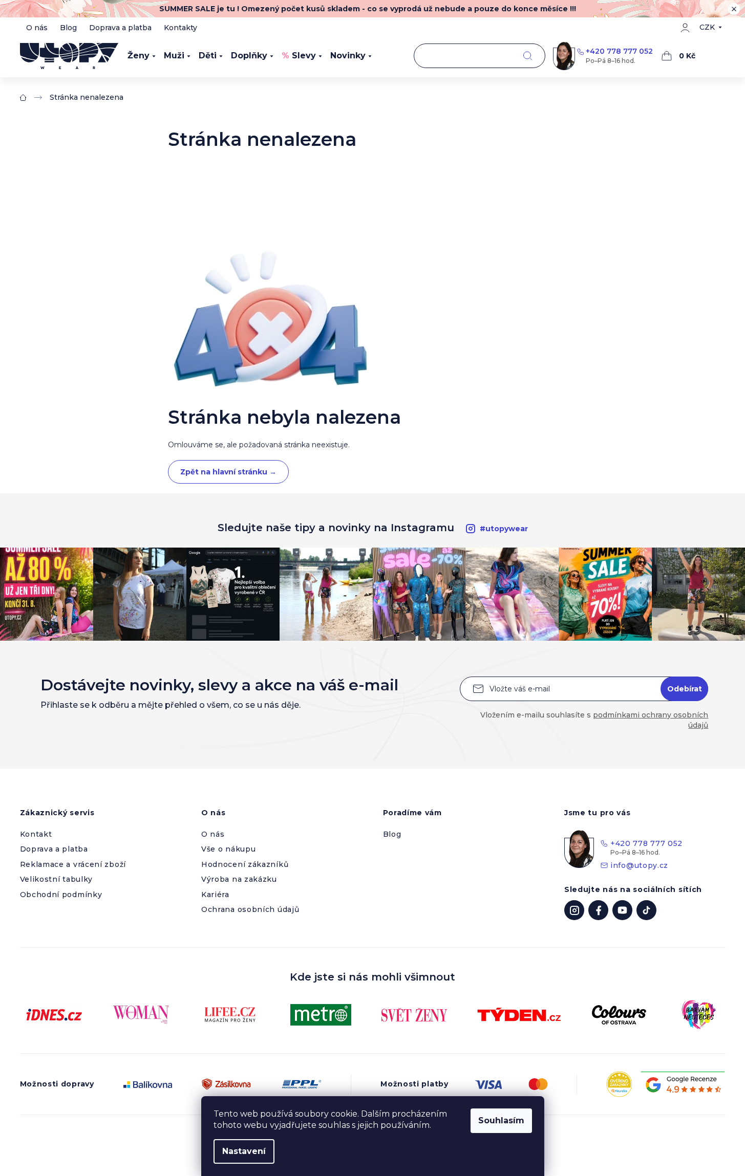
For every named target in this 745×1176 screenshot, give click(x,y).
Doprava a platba (120, 27)
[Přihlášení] (685, 27)
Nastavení (244, 1151)
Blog (68, 27)
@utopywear (646, 910)
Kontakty (180, 27)
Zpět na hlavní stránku (228, 471)
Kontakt (36, 834)
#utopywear (504, 528)
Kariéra (215, 894)
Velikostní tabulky (56, 879)
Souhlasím (501, 1120)
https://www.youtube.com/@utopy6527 (622, 910)
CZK (707, 27)
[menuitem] (141, 55)
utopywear (574, 910)
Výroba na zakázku (239, 879)
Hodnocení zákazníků (244, 864)
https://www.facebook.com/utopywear (598, 910)
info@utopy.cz (639, 865)
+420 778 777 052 (619, 51)
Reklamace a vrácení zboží (73, 864)
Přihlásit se (684, 689)
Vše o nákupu (228, 849)
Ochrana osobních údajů (250, 909)
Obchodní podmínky (61, 894)
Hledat (528, 56)
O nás (37, 27)
